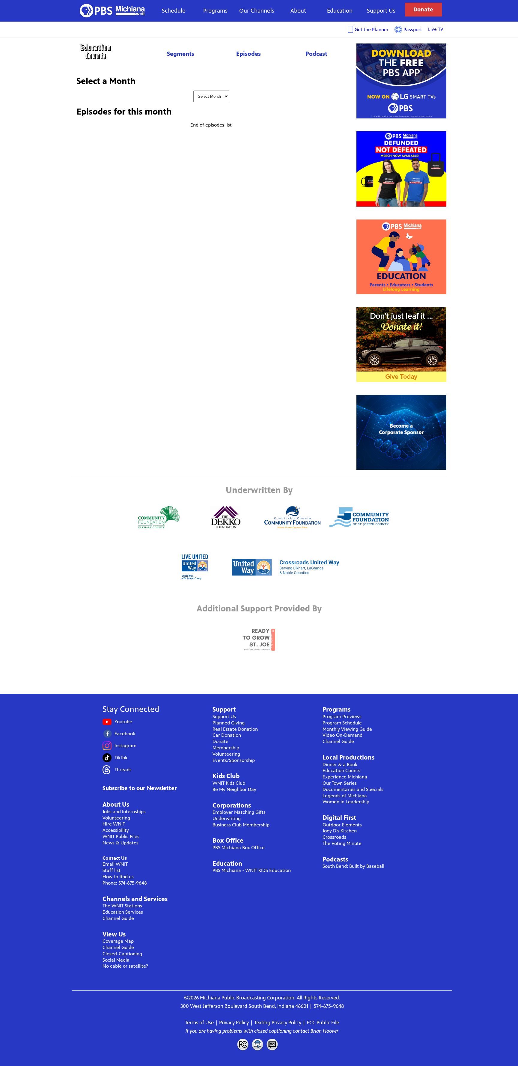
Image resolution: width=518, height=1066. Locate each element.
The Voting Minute (342, 843)
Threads (123, 769)
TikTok (121, 757)
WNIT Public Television (112, 10)
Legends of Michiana (345, 796)
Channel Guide (118, 918)
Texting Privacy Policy (277, 1023)
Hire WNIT (114, 824)
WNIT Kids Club (229, 783)
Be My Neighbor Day (234, 789)
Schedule (174, 10)
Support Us (381, 10)
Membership (226, 748)
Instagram (125, 745)
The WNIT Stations (122, 906)
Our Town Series (340, 783)
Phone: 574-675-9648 (125, 883)
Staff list (112, 870)
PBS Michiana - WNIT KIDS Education (252, 870)
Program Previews (342, 716)
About (298, 10)
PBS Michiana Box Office (239, 847)
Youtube (123, 721)
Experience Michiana (345, 777)
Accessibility (116, 830)
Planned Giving (229, 723)
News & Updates (120, 843)
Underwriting (227, 818)
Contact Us (115, 858)
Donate (423, 9)
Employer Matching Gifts (239, 812)
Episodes (248, 53)
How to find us (118, 876)
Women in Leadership (346, 802)
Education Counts (109, 51)
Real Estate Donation (235, 729)
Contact (257, 1044)
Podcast (316, 53)
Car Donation (227, 735)
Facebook (125, 733)
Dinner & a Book (340, 764)
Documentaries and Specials (353, 789)
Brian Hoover (324, 1031)
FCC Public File (323, 1023)
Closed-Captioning (122, 954)
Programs (215, 10)
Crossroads (334, 837)
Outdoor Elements (342, 825)
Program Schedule (342, 723)
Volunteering (116, 818)
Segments (180, 53)
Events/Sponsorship (234, 760)
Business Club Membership (241, 825)
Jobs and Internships (124, 811)
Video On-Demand (342, 735)
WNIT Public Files (121, 836)
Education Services (123, 912)
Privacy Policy (234, 1023)
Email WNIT (115, 864)
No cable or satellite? (125, 966)
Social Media (116, 960)
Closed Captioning (272, 1044)
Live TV (435, 29)
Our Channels (256, 10)
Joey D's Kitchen (340, 831)
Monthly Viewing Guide (347, 729)
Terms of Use (199, 1023)
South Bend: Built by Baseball (353, 866)
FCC (243, 1044)
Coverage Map (118, 941)
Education (340, 10)
